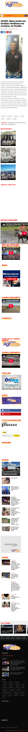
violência (17, 685)
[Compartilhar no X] (4, 32)
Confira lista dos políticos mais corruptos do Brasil (15, 528)
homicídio (17, 682)
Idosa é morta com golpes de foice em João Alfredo (16, 673)
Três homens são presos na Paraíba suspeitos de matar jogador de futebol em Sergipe (15, 511)
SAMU (22, 687)
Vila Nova (16, 695)
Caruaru (4, 687)
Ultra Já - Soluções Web (21, 730)
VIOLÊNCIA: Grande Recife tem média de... (19, 631)
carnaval (17, 687)
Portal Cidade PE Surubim (7, 656)
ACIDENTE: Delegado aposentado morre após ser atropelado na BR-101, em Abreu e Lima (17, 668)
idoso (3, 119)
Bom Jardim (11, 690)
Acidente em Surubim (10, 474)
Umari (4, 697)
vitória (4, 695)
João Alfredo (16, 692)
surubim (5, 685)
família (22, 116)
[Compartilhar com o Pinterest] (7, 32)
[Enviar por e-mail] (10, 32)
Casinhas (10, 116)
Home (2, 638)
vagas (23, 685)
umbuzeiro (11, 687)
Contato (24, 638)
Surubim (18, 638)
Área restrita (14, 478)
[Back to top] (24, 728)
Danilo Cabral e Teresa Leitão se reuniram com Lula (15, 488)
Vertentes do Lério (7, 692)
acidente (11, 682)
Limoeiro (10, 695)
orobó (22, 692)
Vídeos (13, 638)
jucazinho (22, 695)
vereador (5, 690)
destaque (16, 116)
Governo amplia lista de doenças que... (6, 631)
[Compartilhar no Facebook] (2, 32)
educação (11, 685)
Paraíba (14, 119)
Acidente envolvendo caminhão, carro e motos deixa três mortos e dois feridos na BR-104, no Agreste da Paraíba (15, 501)
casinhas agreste (14, 29)
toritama (18, 690)
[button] (2, 15)
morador (8, 119)
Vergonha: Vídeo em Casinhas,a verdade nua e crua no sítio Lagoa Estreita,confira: (15, 521)
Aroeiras (3, 116)
